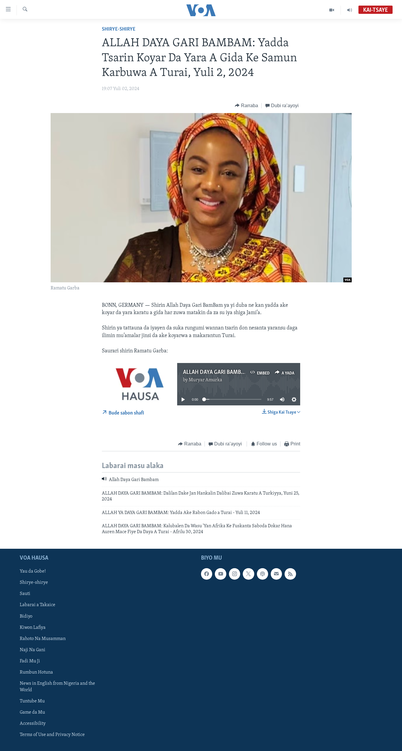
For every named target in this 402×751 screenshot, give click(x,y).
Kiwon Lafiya (33, 627)
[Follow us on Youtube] (220, 573)
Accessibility (33, 723)
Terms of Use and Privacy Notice (52, 734)
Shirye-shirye (118, 29)
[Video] (332, 10)
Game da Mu (32, 712)
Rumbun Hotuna (36, 672)
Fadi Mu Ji (30, 661)
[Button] (246, 106)
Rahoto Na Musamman (43, 638)
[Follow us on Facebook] (206, 573)
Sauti (25, 593)
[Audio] (349, 10)
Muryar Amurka (205, 380)
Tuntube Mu (32, 701)
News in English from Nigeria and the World (57, 686)
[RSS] (290, 573)
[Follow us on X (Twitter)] (248, 573)
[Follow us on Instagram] (234, 573)
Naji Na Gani (32, 650)
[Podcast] (262, 573)
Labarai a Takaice (37, 605)
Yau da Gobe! (33, 571)
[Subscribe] (276, 573)
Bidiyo (26, 616)
